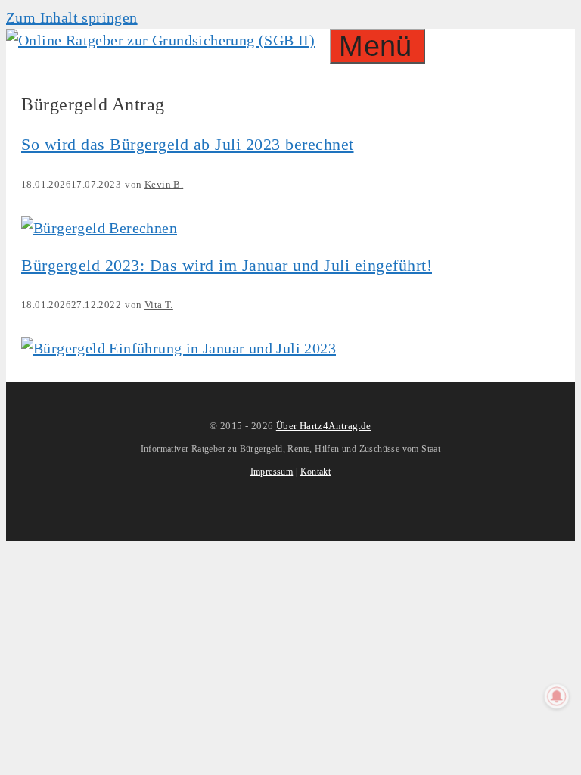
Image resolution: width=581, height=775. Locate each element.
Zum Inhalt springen (72, 17)
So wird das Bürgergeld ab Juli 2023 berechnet (187, 144)
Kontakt (315, 471)
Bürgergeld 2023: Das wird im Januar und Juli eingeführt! (226, 265)
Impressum (272, 471)
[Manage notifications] (557, 696)
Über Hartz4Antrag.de (323, 425)
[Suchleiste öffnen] (322, 40)
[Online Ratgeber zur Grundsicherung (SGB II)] (160, 40)
